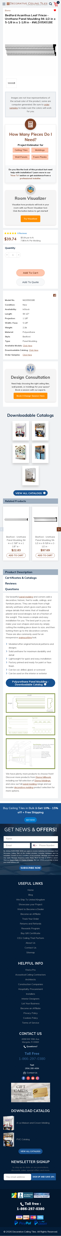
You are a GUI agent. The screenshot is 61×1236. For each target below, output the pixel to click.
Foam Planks (40, 157)
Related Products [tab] (15, 501)
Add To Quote (30, 282)
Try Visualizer (30, 218)
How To (15, 175)
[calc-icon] (30, 124)
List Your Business (30, 1003)
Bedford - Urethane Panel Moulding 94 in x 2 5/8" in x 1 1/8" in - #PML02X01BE (16, 543)
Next (59, 529)
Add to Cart (16, 555)
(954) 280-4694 (32, 1068)
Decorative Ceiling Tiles (24, 1231)
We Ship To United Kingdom (30, 899)
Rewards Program (30, 928)
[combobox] (35, 845)
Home (31, 890)
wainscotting (25, 637)
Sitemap (30, 952)
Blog (30, 894)
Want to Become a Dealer (30, 909)
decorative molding (23, 787)
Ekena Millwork (43, 777)
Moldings (40, 150)
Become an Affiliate (30, 914)
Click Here (27, 345)
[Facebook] (54, 295)
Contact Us (30, 947)
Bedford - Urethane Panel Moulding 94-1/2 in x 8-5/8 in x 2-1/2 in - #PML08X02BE (45, 543)
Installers (30, 993)
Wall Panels (21, 157)
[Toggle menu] (4, 4)
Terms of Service (27, 860)
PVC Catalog (23, 1139)
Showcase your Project (30, 904)
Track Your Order (30, 918)
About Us (30, 942)
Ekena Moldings (42, 780)
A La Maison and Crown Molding (33, 1122)
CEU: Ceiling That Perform (30, 938)
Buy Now (30, 820)
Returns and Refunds (30, 923)
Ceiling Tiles (21, 150)
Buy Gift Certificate (30, 933)
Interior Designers (30, 998)
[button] (43, 9)
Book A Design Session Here (30, 396)
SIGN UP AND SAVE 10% (43, 1177)
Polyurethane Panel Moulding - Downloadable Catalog (30, 683)
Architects (30, 979)
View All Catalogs (28, 493)
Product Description (18, 572)
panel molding (26, 596)
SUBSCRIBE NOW (30, 868)
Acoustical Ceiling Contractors (30, 974)
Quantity (10, 248)
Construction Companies (30, 984)
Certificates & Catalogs (21, 577)
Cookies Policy (30, 1017)
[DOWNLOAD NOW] (25, 1195)
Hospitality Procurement (30, 989)
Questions (12, 589)
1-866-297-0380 (32, 1058)
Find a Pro (30, 969)
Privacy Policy (14, 860)
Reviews (10, 583)
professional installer (30, 178)
